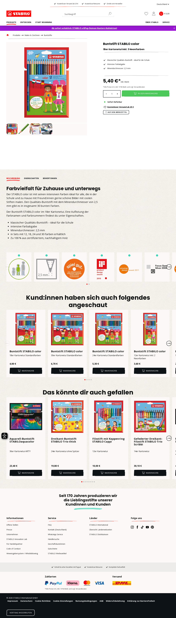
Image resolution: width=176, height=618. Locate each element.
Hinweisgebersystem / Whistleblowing (22, 553)
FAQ (50, 525)
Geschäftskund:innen (56, 544)
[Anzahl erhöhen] (117, 93)
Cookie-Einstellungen (63, 601)
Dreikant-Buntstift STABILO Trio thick (64, 440)
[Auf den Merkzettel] (42, 313)
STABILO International (98, 525)
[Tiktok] (142, 527)
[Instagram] (132, 527)
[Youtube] (147, 527)
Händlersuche (53, 539)
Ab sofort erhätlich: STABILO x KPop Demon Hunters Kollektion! (84, 28)
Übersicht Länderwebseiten (100, 529)
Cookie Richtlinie (43, 601)
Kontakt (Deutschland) (57, 529)
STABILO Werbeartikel (57, 553)
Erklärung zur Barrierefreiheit (141, 601)
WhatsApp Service (55, 534)
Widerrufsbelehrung (115, 601)
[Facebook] (137, 527)
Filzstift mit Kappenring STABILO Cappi (108, 440)
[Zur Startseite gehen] (19, 14)
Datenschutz (26, 601)
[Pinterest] (152, 527)
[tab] (15, 178)
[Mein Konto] (154, 13)
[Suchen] (111, 13)
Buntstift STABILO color (25, 351)
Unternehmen (12, 534)
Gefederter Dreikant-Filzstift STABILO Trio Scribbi (148, 441)
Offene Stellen (12, 525)
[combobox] (88, 15)
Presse (9, 529)
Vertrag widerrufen (21, 612)
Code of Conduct (13, 548)
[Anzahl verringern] (106, 93)
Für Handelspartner (14, 544)
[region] (46, 88)
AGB (101, 601)
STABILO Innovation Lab (16, 539)
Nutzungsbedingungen (86, 601)
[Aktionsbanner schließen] (174, 28)
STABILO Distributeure (98, 534)
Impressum (12, 601)
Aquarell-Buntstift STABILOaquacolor (22, 440)
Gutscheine (52, 548)
